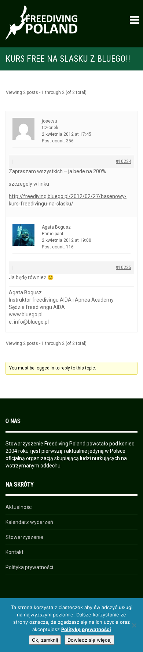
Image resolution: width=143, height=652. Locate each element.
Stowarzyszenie (24, 537)
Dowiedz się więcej (89, 640)
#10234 (123, 161)
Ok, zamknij (45, 640)
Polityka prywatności (29, 567)
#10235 (123, 267)
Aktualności (19, 507)
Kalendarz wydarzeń (29, 522)
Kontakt (14, 552)
